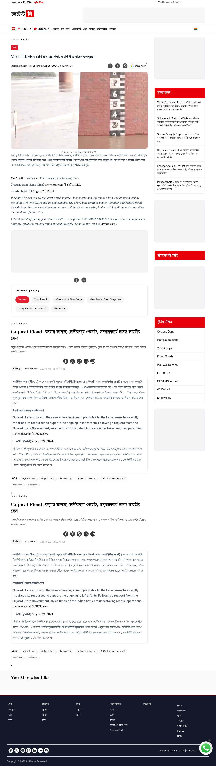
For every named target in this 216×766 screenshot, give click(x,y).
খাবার (112, 710)
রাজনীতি (11, 710)
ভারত (14, 47)
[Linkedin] (86, 361)
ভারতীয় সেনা (32, 485)
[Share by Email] (92, 361)
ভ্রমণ (112, 715)
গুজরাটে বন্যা (17, 485)
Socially (44, 29)
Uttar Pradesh (40, 300)
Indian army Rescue (86, 478)
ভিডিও (179, 736)
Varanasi (22, 300)
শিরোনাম (147, 704)
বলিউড (45, 710)
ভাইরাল (113, 29)
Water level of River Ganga (69, 300)
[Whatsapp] (79, 361)
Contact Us (191, 751)
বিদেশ (68, 29)
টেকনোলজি (76, 29)
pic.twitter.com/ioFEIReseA (30, 434)
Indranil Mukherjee (20, 66)
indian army (65, 478)
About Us (164, 751)
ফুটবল (78, 715)
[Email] (46, 750)
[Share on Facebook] (76, 280)
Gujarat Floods (28, 478)
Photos (180, 731)
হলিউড (45, 715)
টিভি (44, 720)
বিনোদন (92, 29)
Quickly (26, 29)
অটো (179, 716)
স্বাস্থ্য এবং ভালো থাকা (118, 725)
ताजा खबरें (164, 93)
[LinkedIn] (34, 750)
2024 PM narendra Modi (113, 478)
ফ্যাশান (112, 720)
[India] (195, 29)
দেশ (62, 29)
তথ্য (10, 715)
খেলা (85, 29)
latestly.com (108, 224)
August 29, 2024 (43, 191)
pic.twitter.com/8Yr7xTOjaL (63, 185)
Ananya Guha (31, 369)
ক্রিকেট (79, 710)
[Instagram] (28, 750)
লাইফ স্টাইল (102, 29)
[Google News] (40, 750)
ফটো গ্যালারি (182, 726)
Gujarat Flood (47, 478)
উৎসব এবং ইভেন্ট (116, 730)
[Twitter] (72, 361)
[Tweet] (83, 280)
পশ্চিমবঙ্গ (55, 29)
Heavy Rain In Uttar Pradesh (32, 309)
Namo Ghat (59, 309)
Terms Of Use (177, 751)
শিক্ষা (10, 720)
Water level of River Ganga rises (105, 300)
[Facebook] (65, 361)
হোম (13, 324)
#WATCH (17, 178)
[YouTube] (22, 750)
